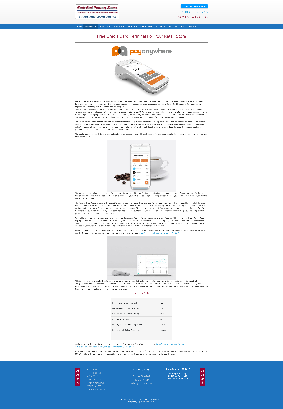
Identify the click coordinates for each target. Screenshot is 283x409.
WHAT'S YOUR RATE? (98, 379)
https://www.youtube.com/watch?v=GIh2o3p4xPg (113, 347)
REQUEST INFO (95, 373)
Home (79, 26)
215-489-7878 (141, 376)
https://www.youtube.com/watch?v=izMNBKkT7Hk (160, 233)
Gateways (117, 26)
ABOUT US (92, 376)
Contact (192, 26)
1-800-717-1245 (195, 12)
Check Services (147, 26)
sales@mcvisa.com (141, 383)
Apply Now (180, 26)
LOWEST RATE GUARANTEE (194, 6)
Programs (89, 26)
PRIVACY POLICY (96, 389)
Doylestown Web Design (145, 402)
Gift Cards (132, 26)
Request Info (166, 26)
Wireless (104, 26)
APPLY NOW (93, 369)
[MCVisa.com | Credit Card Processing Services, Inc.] (97, 11)
